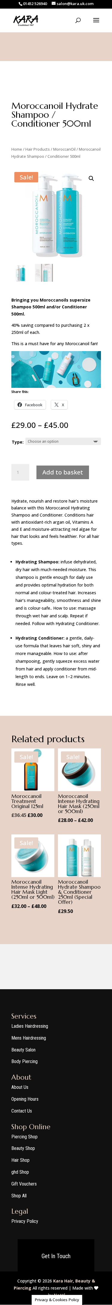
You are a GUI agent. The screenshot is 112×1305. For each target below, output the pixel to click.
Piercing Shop (24, 1137)
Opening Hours (25, 1099)
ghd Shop (20, 1172)
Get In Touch (56, 1256)
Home (16, 149)
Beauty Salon (23, 1050)
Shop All (19, 1196)
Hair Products (37, 149)
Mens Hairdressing (28, 1038)
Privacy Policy (24, 1221)
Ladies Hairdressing (29, 1026)
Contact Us (21, 1111)
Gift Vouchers (24, 1184)
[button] (91, 178)
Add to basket (62, 472)
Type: (18, 442)
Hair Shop (20, 1160)
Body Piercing (24, 1061)
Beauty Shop (23, 1148)
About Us (19, 1087)
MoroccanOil (64, 149)
